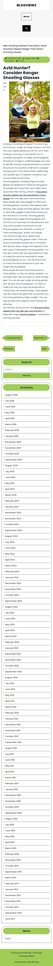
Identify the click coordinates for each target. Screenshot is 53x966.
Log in (8, 938)
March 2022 (10, 706)
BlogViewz (26, 5)
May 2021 (9, 765)
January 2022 (11, 718)
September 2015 (13, 871)
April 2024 (10, 559)
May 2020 (9, 836)
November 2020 (13, 801)
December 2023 (13, 583)
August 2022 (11, 677)
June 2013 (10, 918)
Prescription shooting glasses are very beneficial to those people (25, 195)
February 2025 (12, 500)
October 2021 (11, 736)
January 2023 (11, 648)
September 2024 (13, 530)
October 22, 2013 (14, 58)
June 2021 (10, 759)
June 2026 (10, 406)
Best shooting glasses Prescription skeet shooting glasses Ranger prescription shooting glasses (25, 49)
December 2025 (13, 442)
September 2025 (13, 459)
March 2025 (11, 495)
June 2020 (10, 830)
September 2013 (13, 912)
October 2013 (11, 907)
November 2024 (13, 518)
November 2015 (13, 860)
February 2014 (12, 883)
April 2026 (10, 418)
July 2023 (9, 612)
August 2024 (11, 536)
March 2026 (10, 424)
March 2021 (10, 777)
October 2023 (12, 595)
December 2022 (13, 653)
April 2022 (9, 701)
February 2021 (11, 783)
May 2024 (10, 553)
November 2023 (13, 589)
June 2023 (10, 618)
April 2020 (10, 842)
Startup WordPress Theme (25, 952)
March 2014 (10, 877)
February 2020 (12, 854)
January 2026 (11, 436)
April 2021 (9, 771)
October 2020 (12, 806)
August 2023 (11, 606)
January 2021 (11, 789)
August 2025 (11, 465)
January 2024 (11, 577)
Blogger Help (30, 58)
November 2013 (13, 901)
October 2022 (12, 665)
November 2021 (12, 730)
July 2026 (9, 400)
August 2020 (11, 818)
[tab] (26, 375)
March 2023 (10, 636)
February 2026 (12, 430)
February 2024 (12, 571)
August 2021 (11, 748)
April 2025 (10, 489)
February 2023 (12, 642)
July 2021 (9, 754)
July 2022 (9, 683)
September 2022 (13, 671)
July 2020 (9, 824)
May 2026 (9, 412)
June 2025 (10, 477)
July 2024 (9, 542)
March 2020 (10, 848)
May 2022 (9, 695)
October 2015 (12, 865)
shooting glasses (28, 314)
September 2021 (13, 742)
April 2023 (10, 630)
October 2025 (12, 453)
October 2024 (12, 524)
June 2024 (10, 547)
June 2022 (10, 689)
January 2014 (11, 889)
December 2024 (13, 512)
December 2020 (13, 795)
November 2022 (13, 659)
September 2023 (13, 601)
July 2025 (9, 471)
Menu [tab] (26, 16)
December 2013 (13, 895)
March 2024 (11, 565)
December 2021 (13, 724)
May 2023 (9, 624)
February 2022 (12, 712)
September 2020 (13, 812)
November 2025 (13, 447)
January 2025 (11, 506)
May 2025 (10, 483)
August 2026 (11, 394)
